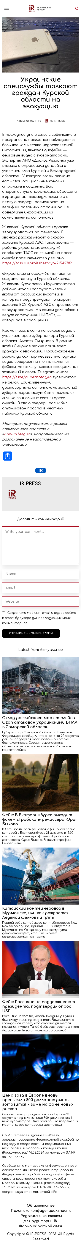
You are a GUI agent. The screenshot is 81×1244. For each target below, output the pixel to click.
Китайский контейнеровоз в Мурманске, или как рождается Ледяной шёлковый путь (35, 913)
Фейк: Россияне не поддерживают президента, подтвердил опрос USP (38, 1006)
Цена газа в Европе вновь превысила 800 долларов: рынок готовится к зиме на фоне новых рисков (37, 1102)
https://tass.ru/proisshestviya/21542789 (37, 263)
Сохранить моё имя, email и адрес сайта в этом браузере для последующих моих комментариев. (39, 618)
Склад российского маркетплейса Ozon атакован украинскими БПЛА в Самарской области (39, 722)
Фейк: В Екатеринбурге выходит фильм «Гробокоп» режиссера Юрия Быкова (40, 819)
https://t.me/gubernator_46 (27, 377)
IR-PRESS (59, 121)
